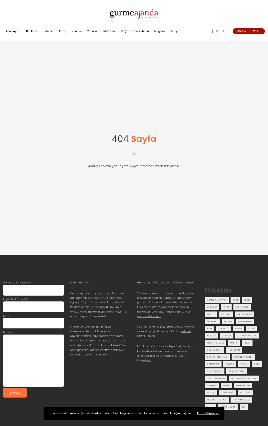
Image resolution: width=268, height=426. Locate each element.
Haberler (48, 31)
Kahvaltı (223, 328)
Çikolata (245, 392)
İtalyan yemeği (241, 399)
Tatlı (257, 364)
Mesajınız (9, 332)
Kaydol (256, 31)
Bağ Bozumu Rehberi (135, 31)
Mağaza (159, 31)
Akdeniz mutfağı (216, 300)
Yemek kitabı (243, 385)
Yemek (226, 385)
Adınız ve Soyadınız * (17, 282)
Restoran (234, 350)
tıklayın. (147, 360)
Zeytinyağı (227, 392)
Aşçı (235, 300)
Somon (230, 364)
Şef (243, 406)
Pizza (247, 342)
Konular (77, 31)
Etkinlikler (31, 31)
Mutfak (227, 335)
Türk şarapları (216, 378)
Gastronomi (244, 314)
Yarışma (211, 385)
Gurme (228, 321)
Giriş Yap (242, 31)
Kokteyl (211, 335)
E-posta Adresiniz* (15, 299)
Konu (6, 316)
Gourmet (212, 321)
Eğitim (210, 314)
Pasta (233, 342)
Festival (226, 314)
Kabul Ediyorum (208, 413)
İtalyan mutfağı (216, 399)
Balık (247, 300)
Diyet (226, 307)
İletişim (175, 31)
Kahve (238, 328)
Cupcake (212, 307)
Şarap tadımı (228, 406)
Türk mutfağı (237, 371)
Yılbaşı (211, 392)
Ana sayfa (12, 31)
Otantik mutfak (247, 335)
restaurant (214, 350)
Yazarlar (92, 31)
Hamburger (244, 321)
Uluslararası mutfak (243, 378)
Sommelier (213, 364)
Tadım (244, 364)
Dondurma (242, 307)
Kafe (209, 328)
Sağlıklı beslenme (217, 357)
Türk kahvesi (214, 371)
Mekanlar (109, 31)
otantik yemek (215, 342)
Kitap (62, 31)
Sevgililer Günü (243, 357)
